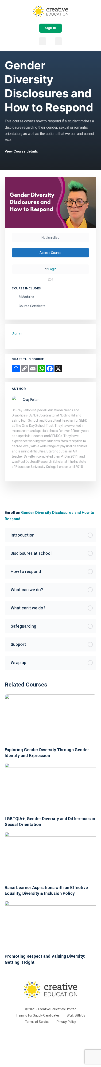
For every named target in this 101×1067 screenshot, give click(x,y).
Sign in (17, 333)
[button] (42, 41)
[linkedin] (53, 1034)
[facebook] (44, 1034)
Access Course (50, 253)
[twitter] (61, 1034)
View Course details (22, 151)
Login (52, 269)
